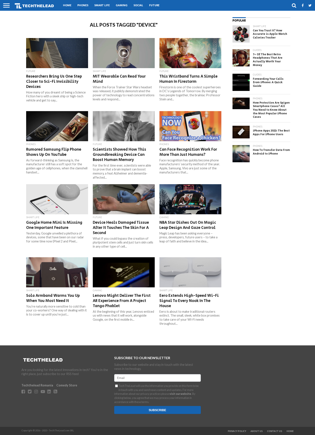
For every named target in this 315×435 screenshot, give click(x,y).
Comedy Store (66, 385)
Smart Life (102, 5)
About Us (256, 431)
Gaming (122, 5)
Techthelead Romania (37, 385)
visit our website (180, 393)
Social (138, 5)
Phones (82, 5)
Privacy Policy (237, 431)
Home (67, 5)
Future (154, 5)
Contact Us (274, 431)
